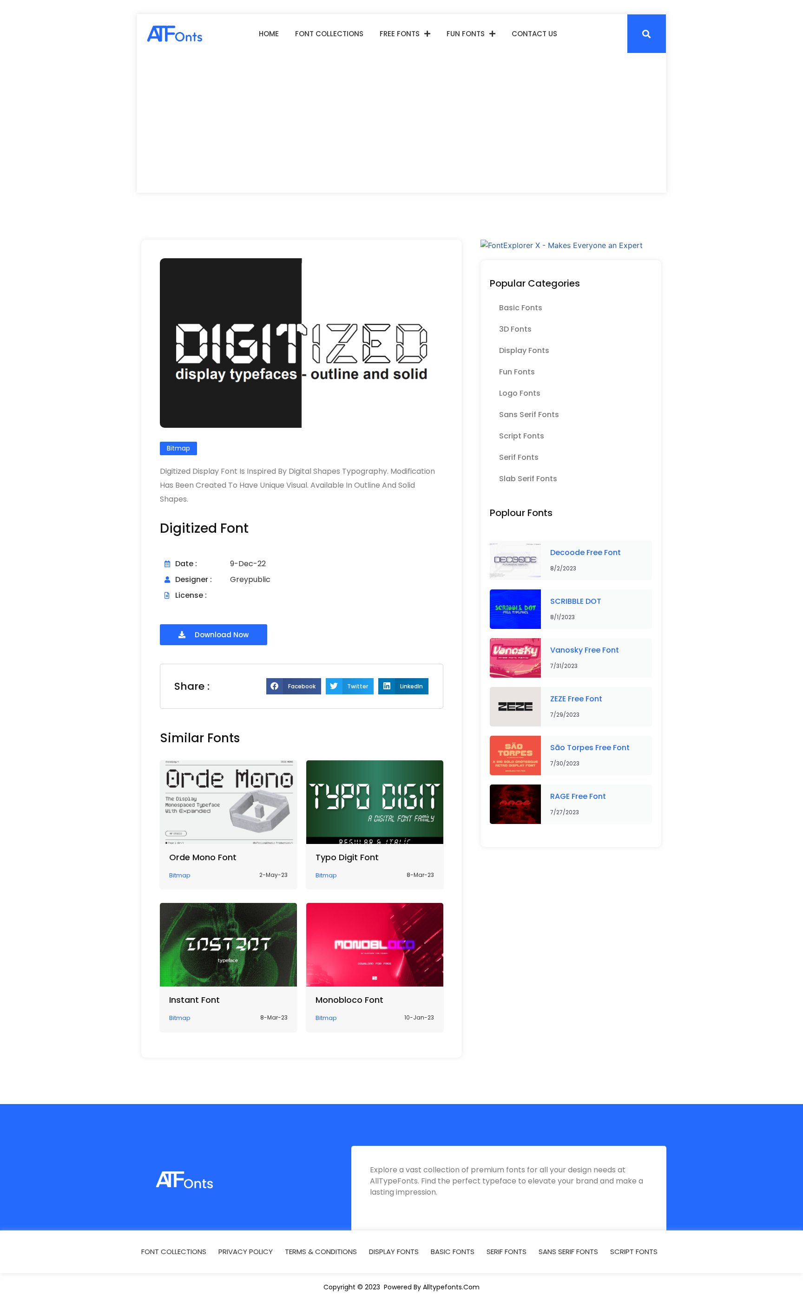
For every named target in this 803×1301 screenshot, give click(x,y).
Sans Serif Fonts (529, 414)
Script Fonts (521, 436)
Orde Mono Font (203, 857)
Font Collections (329, 34)
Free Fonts (400, 34)
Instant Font (194, 1000)
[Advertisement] (401, 123)
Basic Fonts (520, 307)
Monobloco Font (349, 1000)
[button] (646, 33)
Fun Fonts (466, 34)
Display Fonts (524, 350)
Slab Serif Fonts (528, 478)
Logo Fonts (519, 393)
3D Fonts (515, 329)
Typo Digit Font (347, 857)
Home (269, 34)
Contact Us (534, 34)
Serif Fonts (519, 457)
